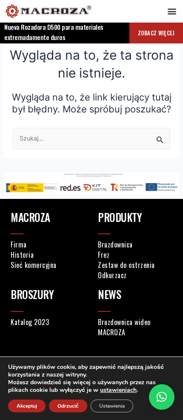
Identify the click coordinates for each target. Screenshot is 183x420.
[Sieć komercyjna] (48, 265)
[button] (172, 11)
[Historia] (48, 255)
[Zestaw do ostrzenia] (135, 265)
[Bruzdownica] (135, 244)
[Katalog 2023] (48, 322)
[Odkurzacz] (135, 275)
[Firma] (48, 244)
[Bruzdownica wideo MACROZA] (135, 327)
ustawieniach (118, 390)
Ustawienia (112, 406)
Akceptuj (27, 406)
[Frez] (135, 255)
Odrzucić (68, 406)
